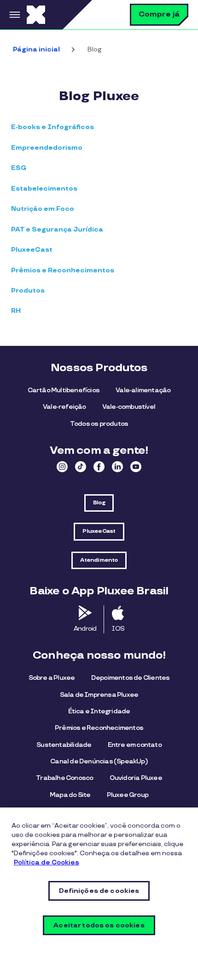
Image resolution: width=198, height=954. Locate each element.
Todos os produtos (99, 424)
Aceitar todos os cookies (98, 925)
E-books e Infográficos (52, 127)
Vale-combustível (128, 407)
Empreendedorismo (46, 148)
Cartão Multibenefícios (63, 390)
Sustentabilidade (63, 745)
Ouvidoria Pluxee (136, 778)
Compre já (159, 14)
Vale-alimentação (143, 390)
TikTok (80, 466)
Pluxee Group (127, 795)
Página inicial (36, 49)
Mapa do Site (70, 795)
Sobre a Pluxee (52, 678)
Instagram (62, 466)
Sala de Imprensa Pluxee (99, 695)
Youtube (135, 466)
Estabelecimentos (44, 188)
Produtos (28, 290)
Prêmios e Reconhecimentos (62, 270)
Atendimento (98, 560)
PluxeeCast (31, 250)
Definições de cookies (99, 891)
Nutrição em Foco (42, 209)
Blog (99, 502)
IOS (117, 628)
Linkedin (117, 466)
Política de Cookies (46, 862)
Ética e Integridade (99, 711)
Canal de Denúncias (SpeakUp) (99, 761)
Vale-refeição (64, 407)
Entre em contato (135, 745)
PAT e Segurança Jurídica (57, 229)
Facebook (99, 466)
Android (85, 628)
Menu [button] (13, 14)
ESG (18, 168)
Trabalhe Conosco (64, 778)
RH (16, 311)
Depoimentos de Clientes (130, 678)
